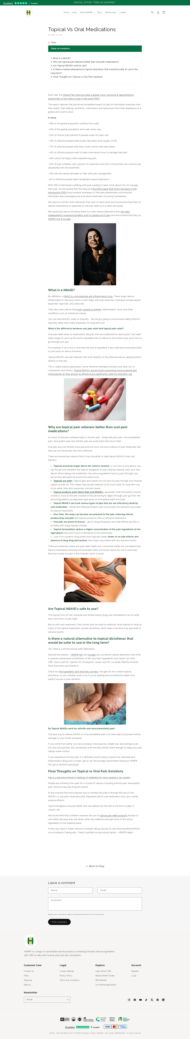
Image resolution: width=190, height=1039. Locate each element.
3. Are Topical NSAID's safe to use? (69, 65)
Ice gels (92, 654)
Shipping (28, 980)
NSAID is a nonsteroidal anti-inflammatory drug (88, 296)
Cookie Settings (67, 971)
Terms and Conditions (70, 980)
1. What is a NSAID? (61, 58)
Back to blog (96, 866)
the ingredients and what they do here (78, 671)
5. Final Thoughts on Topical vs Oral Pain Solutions (77, 77)
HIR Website (101, 980)
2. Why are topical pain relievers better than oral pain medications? (85, 62)
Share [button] (53, 42)
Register (135, 971)
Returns (27, 985)
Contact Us (29, 971)
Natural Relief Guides (105, 976)
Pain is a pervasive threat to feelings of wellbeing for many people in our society (89, 777)
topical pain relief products (113, 815)
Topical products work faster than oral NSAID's (78, 492)
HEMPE (78, 1033)
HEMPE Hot (77, 654)
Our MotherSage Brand (106, 985)
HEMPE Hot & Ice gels (59, 219)
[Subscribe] (67, 1000)
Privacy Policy (66, 976)
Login (133, 976)
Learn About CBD (103, 971)
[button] (87, 12)
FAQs (26, 976)
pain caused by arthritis (89, 309)
